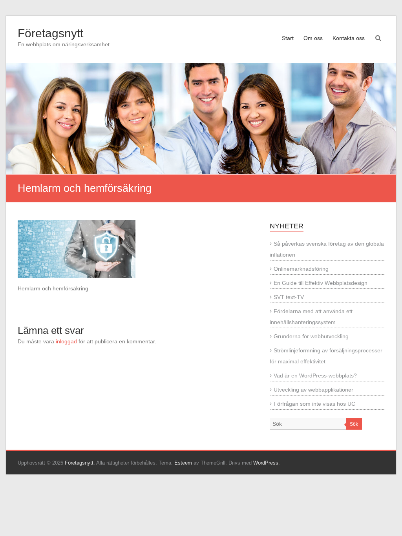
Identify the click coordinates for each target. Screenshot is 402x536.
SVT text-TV (289, 297)
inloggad (66, 341)
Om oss (313, 38)
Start (288, 38)
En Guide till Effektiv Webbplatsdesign (320, 283)
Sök (354, 424)
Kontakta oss (349, 38)
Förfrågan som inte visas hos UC (314, 404)
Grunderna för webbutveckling (311, 336)
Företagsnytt (50, 33)
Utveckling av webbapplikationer (313, 390)
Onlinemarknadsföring (301, 269)
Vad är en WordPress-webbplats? (315, 375)
